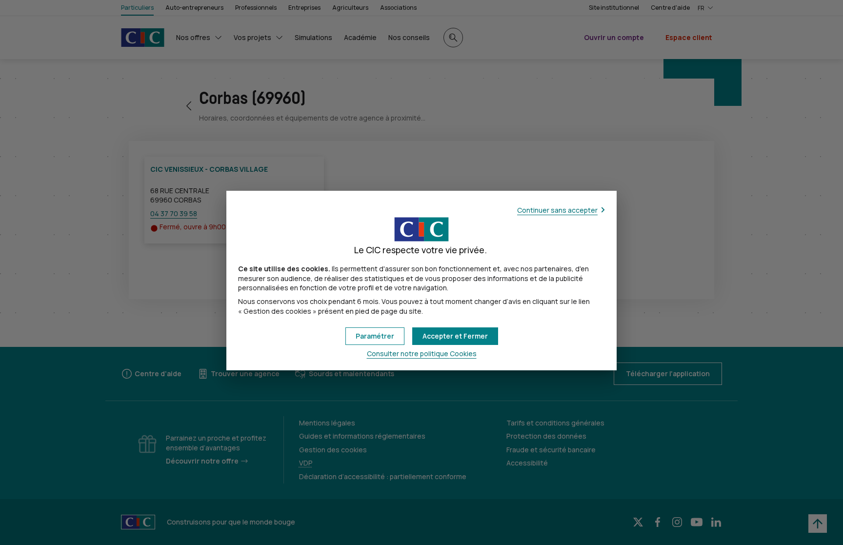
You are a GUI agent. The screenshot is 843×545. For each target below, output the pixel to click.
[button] (455, 336)
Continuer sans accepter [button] (557, 210)
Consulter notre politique (422, 353)
